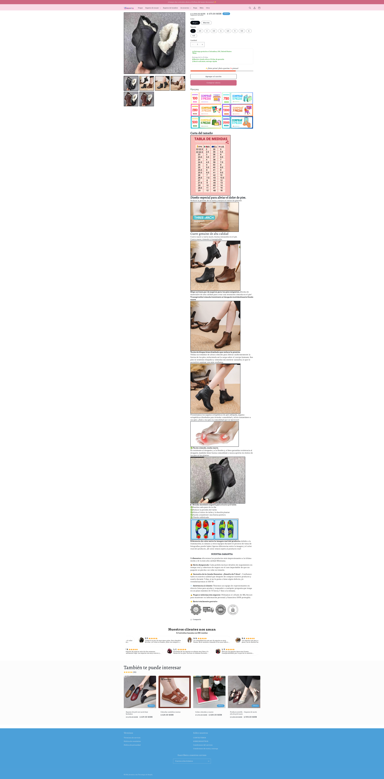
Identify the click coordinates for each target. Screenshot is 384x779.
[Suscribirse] (208, 761)
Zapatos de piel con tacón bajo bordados (137, 713)
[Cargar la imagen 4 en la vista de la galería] (178, 83)
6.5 (194, 36)
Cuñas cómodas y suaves (204, 712)
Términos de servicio (132, 738)
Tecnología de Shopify (145, 774)
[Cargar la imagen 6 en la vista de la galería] (146, 99)
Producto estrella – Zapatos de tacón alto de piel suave (243, 713)
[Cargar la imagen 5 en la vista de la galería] (131, 99)
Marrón (206, 23)
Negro (195, 23)
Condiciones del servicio (203, 745)
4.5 (228, 31)
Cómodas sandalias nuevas (171, 712)
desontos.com (133, 774)
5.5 (242, 31)
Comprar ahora (213, 83)
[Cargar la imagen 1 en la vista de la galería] (131, 83)
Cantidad (193, 40)
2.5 (200, 31)
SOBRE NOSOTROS (200, 741)
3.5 (214, 31)
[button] (153, 8)
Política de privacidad (132, 745)
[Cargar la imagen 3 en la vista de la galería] (162, 83)
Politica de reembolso (132, 741)
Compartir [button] (197, 619)
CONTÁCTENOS (199, 738)
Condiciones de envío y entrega (205, 749)
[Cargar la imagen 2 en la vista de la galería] (146, 83)
